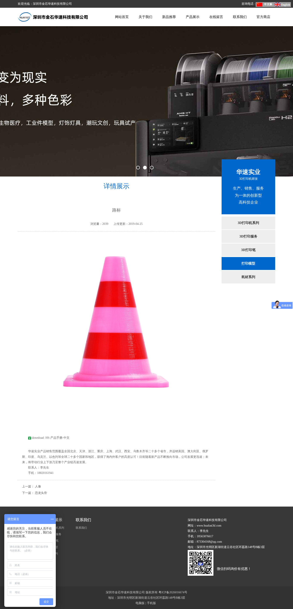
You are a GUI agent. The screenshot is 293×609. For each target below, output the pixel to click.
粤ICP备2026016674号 (173, 592)
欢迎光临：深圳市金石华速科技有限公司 (45, 3)
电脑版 (140, 603)
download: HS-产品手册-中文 (50, 437)
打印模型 (248, 263)
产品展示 (192, 17)
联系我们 (240, 17)
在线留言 (216, 17)
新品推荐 (169, 17)
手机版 (151, 603)
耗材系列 (248, 277)
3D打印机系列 (248, 223)
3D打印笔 (248, 250)
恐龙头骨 (41, 493)
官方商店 (263, 17)
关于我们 (145, 17)
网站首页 (122, 17)
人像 (38, 486)
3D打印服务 (248, 236)
